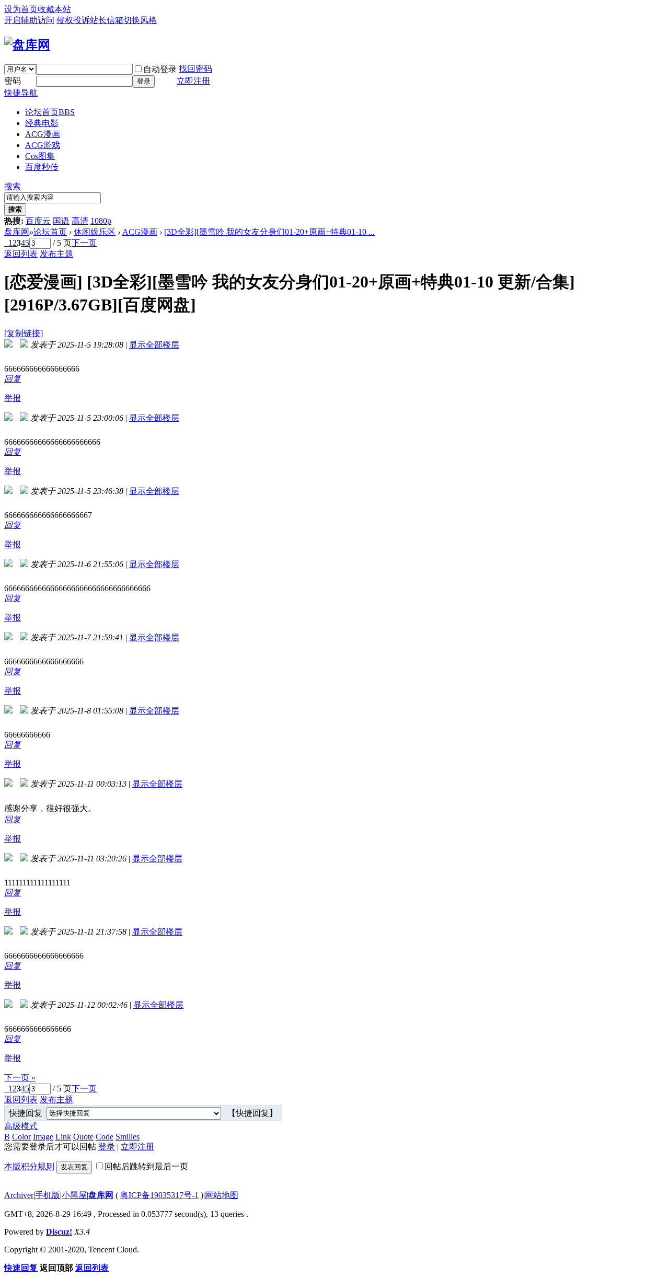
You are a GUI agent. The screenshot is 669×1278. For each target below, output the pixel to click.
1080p (100, 220)
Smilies (128, 1136)
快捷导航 (21, 92)
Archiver (18, 1195)
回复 (12, 378)
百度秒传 (42, 167)
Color (21, 1136)
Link (63, 1136)
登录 (144, 81)
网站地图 (221, 1195)
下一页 (84, 242)
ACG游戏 (42, 145)
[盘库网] (27, 45)
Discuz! (59, 1231)
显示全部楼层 (154, 344)
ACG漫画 (42, 134)
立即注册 (193, 80)
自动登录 (160, 69)
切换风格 (140, 20)
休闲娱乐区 (95, 231)
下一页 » (20, 1077)
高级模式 (21, 1126)
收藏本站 (54, 9)
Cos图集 (40, 156)
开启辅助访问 (29, 20)
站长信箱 (106, 20)
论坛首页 (50, 112)
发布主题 (56, 253)
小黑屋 (74, 1195)
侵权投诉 (73, 20)
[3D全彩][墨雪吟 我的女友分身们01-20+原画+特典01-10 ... (269, 231)
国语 (61, 220)
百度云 (38, 220)
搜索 (12, 186)
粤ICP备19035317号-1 (159, 1195)
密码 (12, 80)
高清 (80, 220)
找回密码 (195, 68)
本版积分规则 (29, 1166)
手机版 (47, 1195)
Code (104, 1136)
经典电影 (42, 123)
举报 (12, 398)
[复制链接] (23, 333)
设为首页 (21, 9)
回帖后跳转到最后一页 (146, 1166)
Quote (83, 1136)
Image (43, 1136)
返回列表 (21, 253)
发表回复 (74, 1167)
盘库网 (16, 231)
